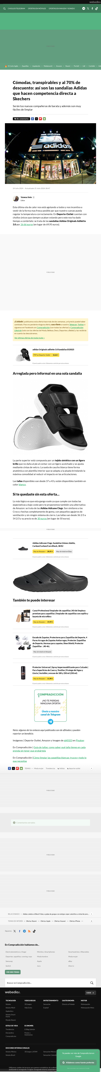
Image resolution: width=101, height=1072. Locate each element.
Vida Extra (28, 1008)
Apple (39, 961)
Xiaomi (67, 66)
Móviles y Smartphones (46, 952)
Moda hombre (42, 956)
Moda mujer (38, 768)
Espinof (46, 1008)
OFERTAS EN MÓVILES (37, 8)
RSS (29, 931)
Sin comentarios (23, 119)
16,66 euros (26, 224)
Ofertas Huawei (60, 921)
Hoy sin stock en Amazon (42, 652)
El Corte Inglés (13, 66)
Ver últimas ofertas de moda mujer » (29, 338)
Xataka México (11, 1052)
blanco (22, 484)
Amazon (59, 66)
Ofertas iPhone (74, 921)
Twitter (87, 8)
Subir (88, 993)
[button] (27, 197)
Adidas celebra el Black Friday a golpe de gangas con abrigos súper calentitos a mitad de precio (56, 914)
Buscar (92, 983)
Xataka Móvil (10, 1008)
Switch (8, 966)
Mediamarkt (48, 66)
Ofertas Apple (46, 921)
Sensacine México (49, 1052)
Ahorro (71, 966)
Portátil (76, 66)
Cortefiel (92, 66)
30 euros (42, 518)
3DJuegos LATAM (31, 1052)
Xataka (8, 1004)
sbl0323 (68, 740)
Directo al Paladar (68, 1004)
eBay (70, 961)
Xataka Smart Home (10, 1016)
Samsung (9, 961)
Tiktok (96, 8)
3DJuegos (28, 1004)
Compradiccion (11, 1036)
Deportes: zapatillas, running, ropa (19, 956)
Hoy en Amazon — (43, 551)
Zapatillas (25, 66)
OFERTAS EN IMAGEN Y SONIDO (62, 8)
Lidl (84, 66)
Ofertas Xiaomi (31, 921)
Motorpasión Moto (87, 1008)
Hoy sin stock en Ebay (64, 551)
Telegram (83, 8)
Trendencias (50, 768)
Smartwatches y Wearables (78, 952)
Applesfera (9, 1011)
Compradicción (43, 327)
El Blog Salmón (30, 1029)
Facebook (92, 8)
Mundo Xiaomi (11, 1020)
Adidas (62, 768)
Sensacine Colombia (50, 1055)
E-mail (44, 118)
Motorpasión (85, 1004)
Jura (38, 966)
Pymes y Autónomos (29, 1034)
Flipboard (40, 118)
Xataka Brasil (10, 1055)
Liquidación (36, 66)
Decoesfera (10, 1033)
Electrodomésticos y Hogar (16, 952)
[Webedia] (95, 1)
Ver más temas (12, 972)
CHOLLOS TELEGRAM (16, 8)
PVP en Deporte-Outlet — (46, 355)
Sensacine (46, 1004)
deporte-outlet (74, 768)
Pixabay (80, 740)
